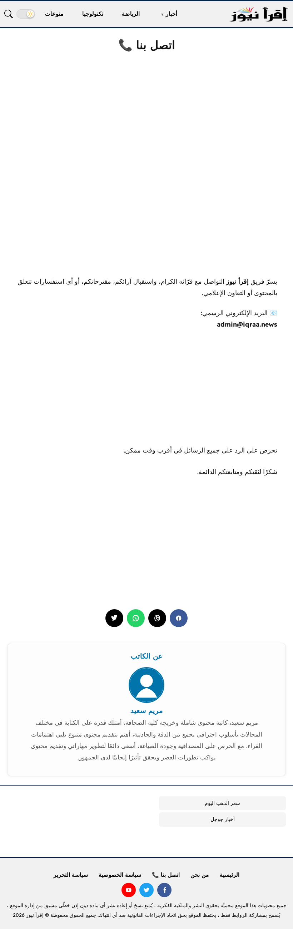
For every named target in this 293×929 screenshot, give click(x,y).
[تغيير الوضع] (25, 14)
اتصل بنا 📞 (166, 874)
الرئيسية (229, 874)
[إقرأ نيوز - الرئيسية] (258, 14)
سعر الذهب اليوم (222, 803)
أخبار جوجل (222, 819)
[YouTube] (128, 890)
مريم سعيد (146, 710)
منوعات (54, 13)
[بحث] (8, 14)
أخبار (171, 13)
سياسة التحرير (71, 874)
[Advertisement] (146, 114)
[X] (146, 890)
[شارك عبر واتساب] (136, 618)
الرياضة (131, 13)
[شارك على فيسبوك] (179, 618)
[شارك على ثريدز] (157, 618)
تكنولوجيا (92, 13)
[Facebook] (164, 890)
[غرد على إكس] (114, 618)
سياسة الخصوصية (120, 874)
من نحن (199, 874)
